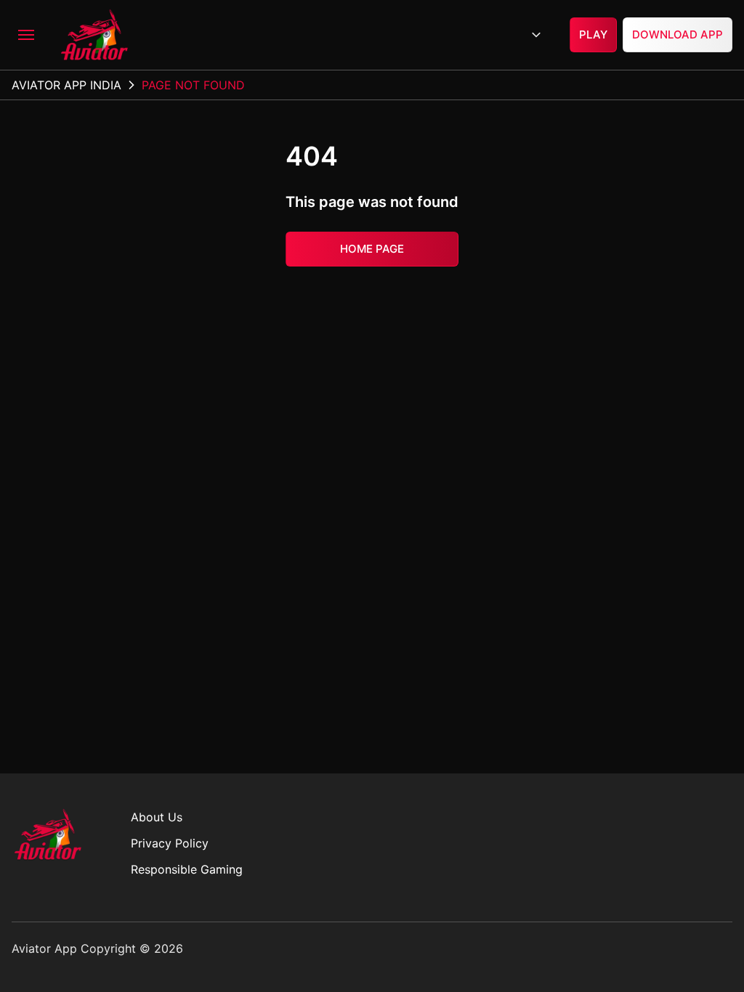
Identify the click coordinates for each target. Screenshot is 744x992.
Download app (677, 34)
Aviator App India (66, 85)
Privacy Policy (170, 843)
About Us (156, 817)
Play (593, 34)
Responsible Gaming (187, 869)
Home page (372, 248)
